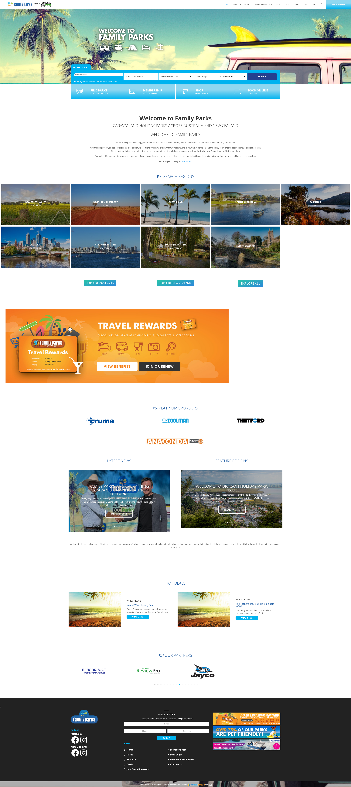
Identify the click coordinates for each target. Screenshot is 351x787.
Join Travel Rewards (138, 769)
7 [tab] (173, 684)
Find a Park (82, 67)
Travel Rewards (261, 4)
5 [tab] (167, 684)
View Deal (137, 616)
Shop (287, 4)
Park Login (176, 754)
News (278, 4)
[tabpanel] (93, 671)
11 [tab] (185, 684)
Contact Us (176, 764)
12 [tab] (188, 684)
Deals (247, 4)
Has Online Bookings (198, 76)
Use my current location (85, 81)
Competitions (300, 4)
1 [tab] (155, 684)
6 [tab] (170, 684)
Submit (167, 738)
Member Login (178, 749)
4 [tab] (164, 684)
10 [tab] (182, 684)
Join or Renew (160, 366)
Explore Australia (100, 283)
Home (227, 4)
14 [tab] (194, 684)
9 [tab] (179, 684)
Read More (119, 513)
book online (186, 161)
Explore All (250, 283)
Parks (236, 4)
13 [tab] (191, 684)
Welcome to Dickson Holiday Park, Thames (232, 488)
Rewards (131, 759)
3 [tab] (161, 684)
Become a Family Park (182, 759)
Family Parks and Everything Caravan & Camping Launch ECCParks (119, 490)
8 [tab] (176, 684)
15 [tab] (197, 684)
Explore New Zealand (175, 283)
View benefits (117, 366)
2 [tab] (158, 684)
